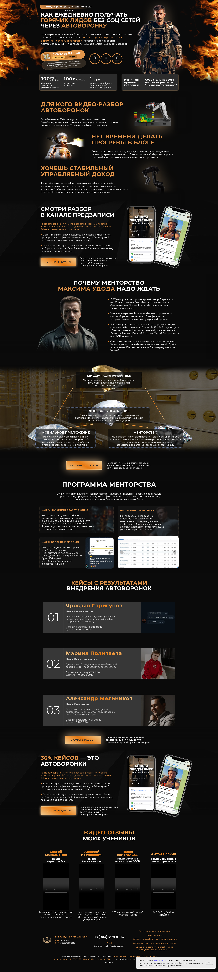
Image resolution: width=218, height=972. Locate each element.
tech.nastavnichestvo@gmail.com (109, 946)
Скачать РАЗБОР (83, 739)
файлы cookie (160, 960)
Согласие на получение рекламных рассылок (154, 943)
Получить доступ (58, 261)
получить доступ (84, 465)
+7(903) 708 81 (107, 937)
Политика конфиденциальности (154, 931)
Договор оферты (155, 935)
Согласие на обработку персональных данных (155, 939)
